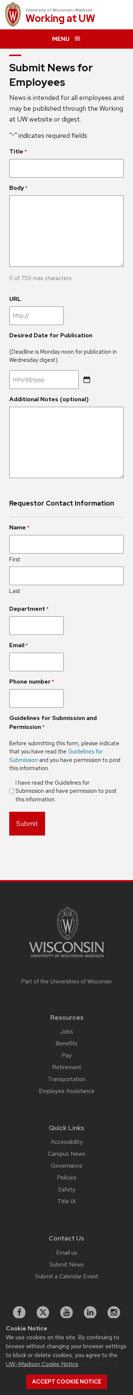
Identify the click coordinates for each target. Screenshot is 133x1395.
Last (14, 591)
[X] (43, 1312)
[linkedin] (90, 1312)
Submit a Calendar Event (66, 1276)
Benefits (66, 1043)
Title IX (66, 1201)
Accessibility (67, 1142)
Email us (66, 1252)
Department (29, 609)
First (14, 559)
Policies (66, 1177)
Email (18, 645)
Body (18, 188)
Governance (66, 1165)
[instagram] (114, 1312)
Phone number (31, 681)
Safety (66, 1189)
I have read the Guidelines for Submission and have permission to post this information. (66, 791)
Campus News (66, 1154)
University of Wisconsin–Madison (58, 10)
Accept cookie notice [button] (66, 1381)
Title (18, 151)
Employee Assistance (67, 1091)
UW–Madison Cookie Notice (42, 1364)
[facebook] (19, 1312)
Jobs (66, 1031)
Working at (60, 19)
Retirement (66, 1067)
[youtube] (66, 1312)
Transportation (66, 1079)
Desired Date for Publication (50, 335)
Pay (67, 1055)
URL (15, 299)
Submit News (67, 1264)
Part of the (66, 981)
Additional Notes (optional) (49, 399)
